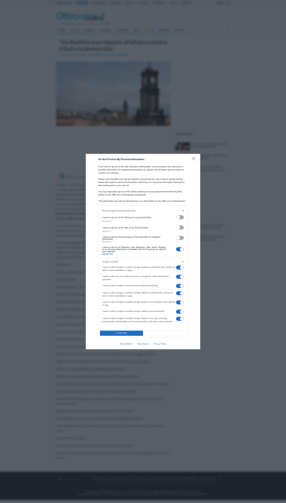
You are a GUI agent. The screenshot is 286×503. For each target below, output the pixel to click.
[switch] (180, 217)
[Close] (194, 159)
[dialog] (143, 251)
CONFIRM (121, 333)
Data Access (143, 344)
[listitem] (143, 210)
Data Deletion (126, 344)
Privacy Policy (159, 344)
